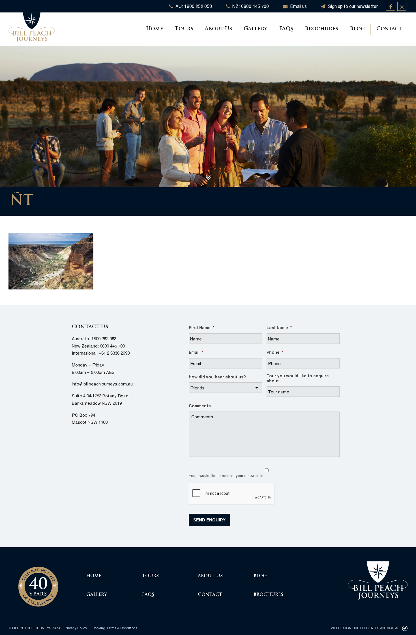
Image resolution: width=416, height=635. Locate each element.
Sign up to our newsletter (352, 6)
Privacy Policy (76, 627)
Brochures (321, 29)
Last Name (279, 327)
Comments (200, 405)
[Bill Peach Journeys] (38, 583)
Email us (298, 6)
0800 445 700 (112, 346)
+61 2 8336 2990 (114, 353)
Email (196, 352)
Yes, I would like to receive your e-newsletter (227, 475)
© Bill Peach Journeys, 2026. (35, 627)
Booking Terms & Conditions (115, 627)
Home (154, 29)
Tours (184, 29)
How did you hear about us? (217, 376)
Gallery (255, 29)
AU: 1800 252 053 (193, 6)
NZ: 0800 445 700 (250, 6)
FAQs (286, 29)
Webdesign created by (365, 627)
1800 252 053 (103, 338)
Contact (389, 29)
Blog (357, 29)
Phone (275, 352)
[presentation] (232, 494)
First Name (201, 327)
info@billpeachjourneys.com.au (102, 384)
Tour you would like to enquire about (298, 378)
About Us (218, 29)
